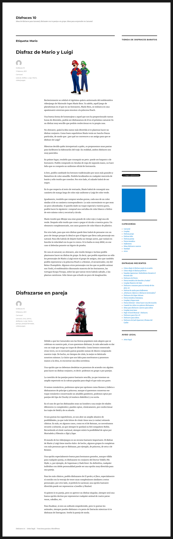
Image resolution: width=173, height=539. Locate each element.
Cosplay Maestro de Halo (133, 283)
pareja (18, 323)
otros (126, 251)
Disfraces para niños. (131, 318)
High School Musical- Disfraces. (136, 313)
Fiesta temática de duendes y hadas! (137, 281)
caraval (18, 78)
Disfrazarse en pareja (41, 293)
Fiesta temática (129, 241)
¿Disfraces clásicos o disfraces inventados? (140, 293)
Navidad (127, 249)
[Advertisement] (134, 201)
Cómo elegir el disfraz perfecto (135, 271)
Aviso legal (128, 340)
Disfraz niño (128, 236)
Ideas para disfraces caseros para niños (138, 308)
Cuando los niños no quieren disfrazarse (139, 305)
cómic (29, 319)
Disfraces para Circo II (132, 315)
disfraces (19, 321)
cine (24, 319)
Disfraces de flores (131, 278)
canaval (19, 319)
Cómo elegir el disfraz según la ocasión (138, 268)
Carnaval (19, 74)
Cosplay (126, 231)
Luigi (30, 78)
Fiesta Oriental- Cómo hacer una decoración (140, 303)
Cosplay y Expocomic (131, 300)
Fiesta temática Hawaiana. (133, 298)
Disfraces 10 (26, 18)
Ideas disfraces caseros (132, 246)
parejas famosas (28, 323)
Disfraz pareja (129, 239)
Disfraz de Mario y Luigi (44, 52)
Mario (34, 78)
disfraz (24, 78)
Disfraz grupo (129, 234)
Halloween (128, 244)
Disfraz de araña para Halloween (136, 290)
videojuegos (20, 80)
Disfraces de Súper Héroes (133, 295)
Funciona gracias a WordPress (48, 529)
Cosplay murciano (130, 310)
